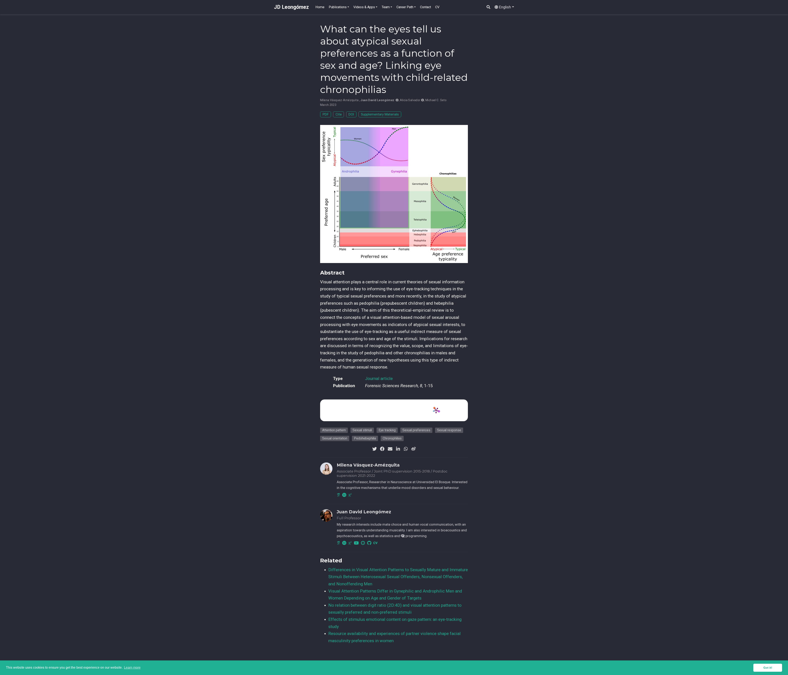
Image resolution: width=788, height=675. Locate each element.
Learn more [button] (132, 667)
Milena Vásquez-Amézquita (339, 100)
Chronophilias (392, 438)
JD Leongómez (291, 7)
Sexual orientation (334, 438)
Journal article (379, 378)
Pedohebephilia (365, 438)
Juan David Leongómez (377, 100)
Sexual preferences (416, 430)
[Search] (488, 7)
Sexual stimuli (362, 430)
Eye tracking (387, 430)
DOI (351, 114)
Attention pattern (334, 430)
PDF (326, 114)
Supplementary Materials (380, 114)
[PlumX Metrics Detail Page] (436, 410)
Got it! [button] (767, 667)
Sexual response (449, 430)
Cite (339, 114)
